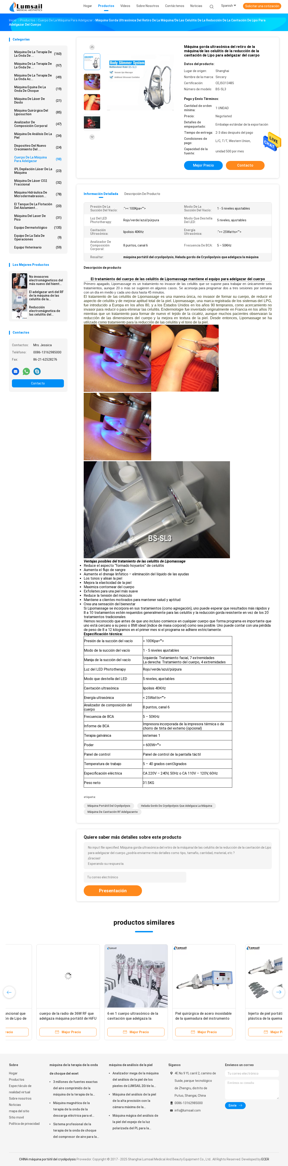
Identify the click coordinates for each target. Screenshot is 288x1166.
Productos (16, 1079)
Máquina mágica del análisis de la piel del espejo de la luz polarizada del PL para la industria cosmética (135, 1122)
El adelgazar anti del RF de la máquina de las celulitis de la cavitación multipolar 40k (46, 295)
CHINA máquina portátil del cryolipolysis (47, 1159)
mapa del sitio (19, 1111)
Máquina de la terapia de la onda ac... (38, 77)
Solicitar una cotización (262, 6)
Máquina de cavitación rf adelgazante (113, 811)
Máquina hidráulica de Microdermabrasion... (38, 194)
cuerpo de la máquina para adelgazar (38, 159)
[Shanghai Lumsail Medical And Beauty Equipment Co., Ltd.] (26, 6)
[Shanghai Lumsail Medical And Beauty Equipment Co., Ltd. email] (15, 371)
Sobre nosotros (20, 1098)
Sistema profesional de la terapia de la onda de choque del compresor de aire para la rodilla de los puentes (75, 1131)
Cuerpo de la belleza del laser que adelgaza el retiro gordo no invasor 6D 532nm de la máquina (175, 1018)
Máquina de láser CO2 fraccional (38, 182)
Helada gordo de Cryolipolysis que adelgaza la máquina (176, 805)
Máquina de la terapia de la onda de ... (38, 65)
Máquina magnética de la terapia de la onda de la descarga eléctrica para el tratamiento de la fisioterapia (75, 1110)
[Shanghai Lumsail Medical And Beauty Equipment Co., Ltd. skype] (37, 371)
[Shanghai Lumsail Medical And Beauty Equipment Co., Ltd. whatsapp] (26, 371)
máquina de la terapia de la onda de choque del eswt (74, 1069)
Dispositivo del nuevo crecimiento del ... (38, 147)
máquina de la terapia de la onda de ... (38, 53)
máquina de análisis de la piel (38, 135)
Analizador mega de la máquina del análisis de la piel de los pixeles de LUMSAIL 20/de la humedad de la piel (135, 1080)
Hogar (13, 1073)
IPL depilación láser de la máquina (38, 170)
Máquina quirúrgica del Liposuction (38, 112)
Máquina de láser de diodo (38, 100)
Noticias (15, 1105)
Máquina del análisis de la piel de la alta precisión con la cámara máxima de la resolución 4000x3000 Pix (134, 1101)
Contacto (38, 383)
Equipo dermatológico (38, 227)
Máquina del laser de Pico (38, 217)
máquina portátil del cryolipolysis (109, 805)
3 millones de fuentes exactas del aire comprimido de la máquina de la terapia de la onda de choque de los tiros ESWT (75, 1089)
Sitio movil (16, 1117)
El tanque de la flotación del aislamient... (38, 206)
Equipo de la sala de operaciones (38, 237)
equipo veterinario (38, 247)
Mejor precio (203, 165)
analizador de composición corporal (38, 124)
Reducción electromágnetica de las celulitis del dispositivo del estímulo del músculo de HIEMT (45, 310)
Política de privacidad (24, 1123)
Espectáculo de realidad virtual (20, 1089)
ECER (265, 1159)
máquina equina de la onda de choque (38, 89)
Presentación (113, 890)
